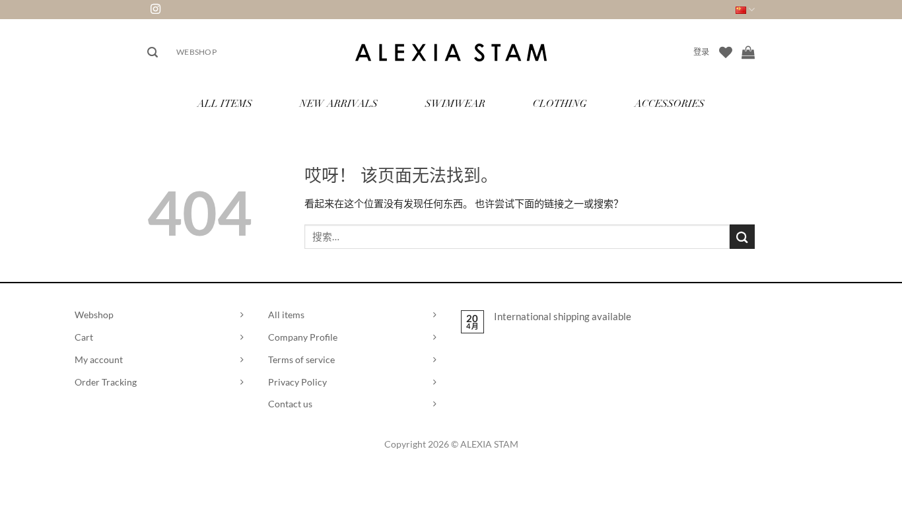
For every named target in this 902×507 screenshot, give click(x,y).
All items (286, 314)
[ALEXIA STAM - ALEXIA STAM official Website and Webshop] (451, 52)
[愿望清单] (725, 52)
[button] (152, 52)
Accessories (670, 105)
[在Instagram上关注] (155, 9)
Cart (84, 337)
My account (99, 359)
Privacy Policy (297, 382)
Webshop (196, 52)
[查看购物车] (748, 52)
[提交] (742, 236)
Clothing (560, 105)
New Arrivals (339, 105)
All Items (224, 105)
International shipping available (562, 316)
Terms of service (301, 359)
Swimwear (455, 105)
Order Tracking (106, 382)
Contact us (290, 403)
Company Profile (302, 337)
